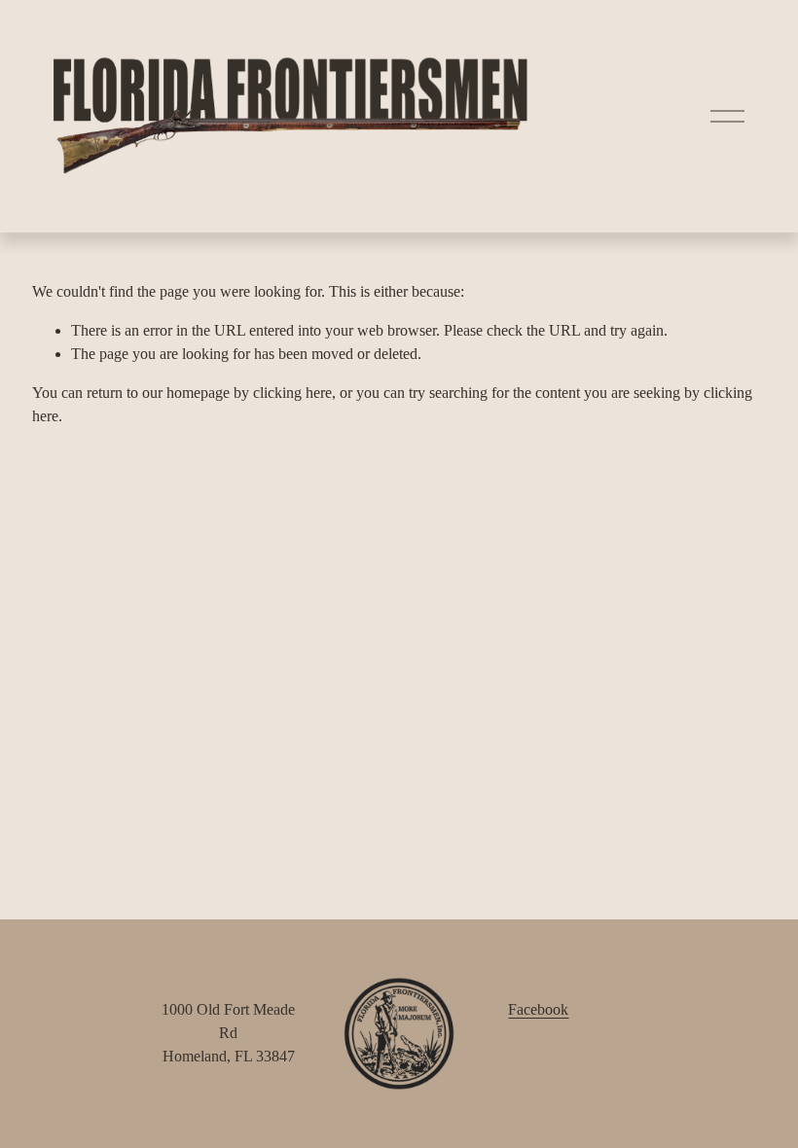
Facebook (538, 1009)
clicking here (292, 392)
